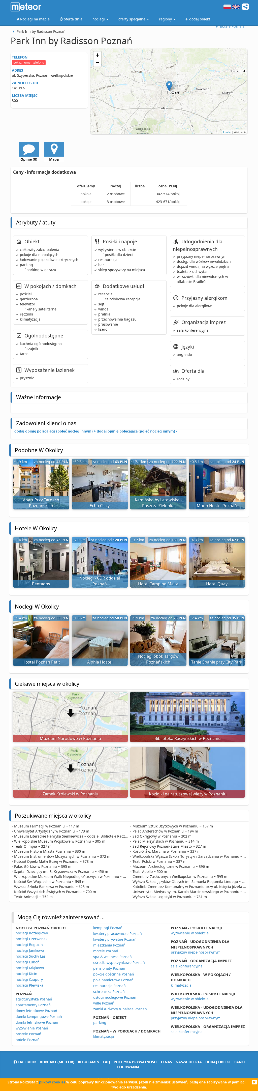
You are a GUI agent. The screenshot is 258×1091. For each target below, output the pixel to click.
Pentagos (41, 584)
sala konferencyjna (187, 966)
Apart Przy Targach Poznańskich (41, 502)
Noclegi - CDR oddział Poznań (99, 581)
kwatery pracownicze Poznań (117, 933)
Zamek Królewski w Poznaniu (70, 794)
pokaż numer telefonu (28, 62)
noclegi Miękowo (30, 967)
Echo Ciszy (100, 505)
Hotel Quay (217, 584)
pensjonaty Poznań (109, 968)
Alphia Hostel (99, 662)
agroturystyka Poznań (34, 999)
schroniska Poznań (109, 991)
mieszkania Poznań (109, 945)
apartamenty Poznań (33, 1004)
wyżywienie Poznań (32, 1028)
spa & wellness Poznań (112, 956)
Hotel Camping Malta (158, 584)
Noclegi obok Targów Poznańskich (158, 659)
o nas (166, 1061)
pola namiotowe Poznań (113, 980)
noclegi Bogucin (29, 944)
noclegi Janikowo (30, 950)
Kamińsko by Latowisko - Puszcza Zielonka (158, 502)
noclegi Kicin (26, 973)
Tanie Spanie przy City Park (216, 662)
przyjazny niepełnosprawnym (195, 952)
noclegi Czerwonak (31, 938)
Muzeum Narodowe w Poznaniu (70, 738)
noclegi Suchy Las (31, 956)
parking (99, 1022)
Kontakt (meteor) (57, 1061)
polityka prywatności (135, 1061)
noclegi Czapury (29, 979)
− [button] (97, 63)
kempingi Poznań (107, 927)
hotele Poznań (28, 1039)
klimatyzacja (103, 1036)
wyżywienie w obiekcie (190, 933)
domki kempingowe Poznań (39, 1016)
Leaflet (227, 132)
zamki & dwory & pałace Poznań (120, 1009)
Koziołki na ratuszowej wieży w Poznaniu (188, 794)
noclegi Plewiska (29, 985)
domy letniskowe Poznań (36, 1010)
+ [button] (97, 55)
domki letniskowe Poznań (37, 1022)
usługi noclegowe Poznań (114, 997)
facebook (27, 1061)
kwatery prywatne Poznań (115, 939)
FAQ (106, 1061)
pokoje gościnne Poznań (113, 974)
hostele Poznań (28, 1033)
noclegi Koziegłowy (32, 933)
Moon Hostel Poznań (217, 505)
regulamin (88, 1061)
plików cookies (52, 1082)
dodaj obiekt (218, 1061)
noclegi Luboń (28, 962)
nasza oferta (189, 1061)
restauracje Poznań (109, 985)
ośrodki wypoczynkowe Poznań (119, 962)
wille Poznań (103, 1003)
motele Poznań (105, 951)
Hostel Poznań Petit (41, 662)
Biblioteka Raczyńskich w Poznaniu (187, 738)
